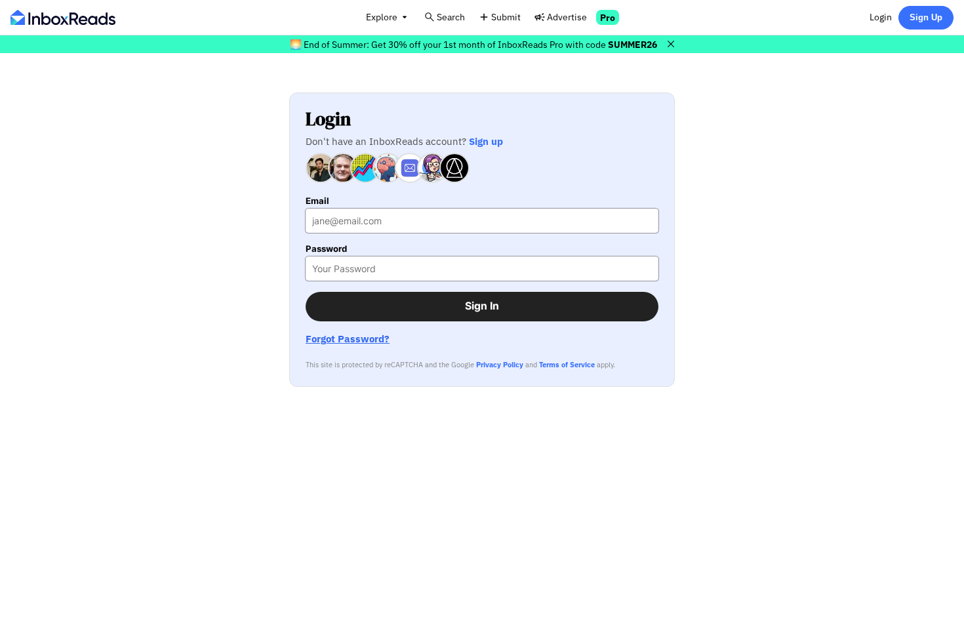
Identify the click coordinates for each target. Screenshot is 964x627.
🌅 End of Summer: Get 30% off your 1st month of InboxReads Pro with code (473, 44)
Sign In (482, 306)
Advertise (567, 16)
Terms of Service (567, 364)
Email (317, 201)
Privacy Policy (499, 364)
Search (451, 16)
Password (326, 249)
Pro (607, 17)
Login (881, 16)
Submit (506, 16)
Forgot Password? (348, 339)
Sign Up (926, 17)
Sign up (486, 141)
